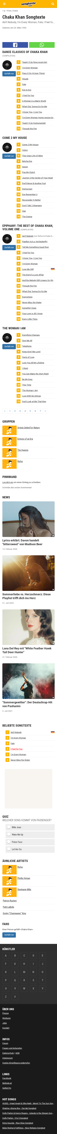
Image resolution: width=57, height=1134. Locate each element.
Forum (5, 1043)
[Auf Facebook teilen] (15, 45)
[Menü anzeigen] (4, 4)
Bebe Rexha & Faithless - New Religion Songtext (23, 1128)
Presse (5, 1013)
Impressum (7, 1058)
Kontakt (5, 1028)
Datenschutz (8, 1053)
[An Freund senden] (42, 45)
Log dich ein (7, 482)
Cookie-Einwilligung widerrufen (16, 1063)
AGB (17, 1053)
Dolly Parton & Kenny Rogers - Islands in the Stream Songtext (29, 1113)
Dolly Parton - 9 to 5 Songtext (15, 1118)
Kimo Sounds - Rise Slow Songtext (17, 1123)
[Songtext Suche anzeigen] (53, 4)
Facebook (6, 1078)
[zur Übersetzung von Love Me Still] (53, 269)
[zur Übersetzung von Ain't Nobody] (53, 732)
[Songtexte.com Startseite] (28, 4)
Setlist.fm (6, 1088)
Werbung (6, 1018)
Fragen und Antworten (12, 1048)
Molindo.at (7, 1083)
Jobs (4, 1023)
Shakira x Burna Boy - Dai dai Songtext (19, 1108)
